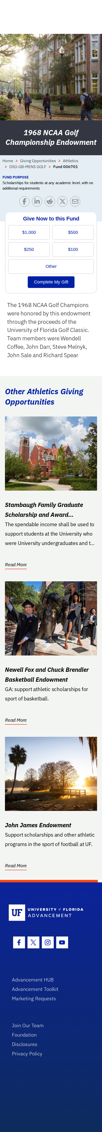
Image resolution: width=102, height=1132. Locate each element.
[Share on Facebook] (25, 202)
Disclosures (24, 1044)
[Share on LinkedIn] (38, 202)
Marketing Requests (34, 998)
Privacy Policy (27, 1053)
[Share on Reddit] (51, 202)
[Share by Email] (76, 202)
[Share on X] (63, 202)
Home (7, 160)
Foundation (24, 1034)
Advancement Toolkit (35, 989)
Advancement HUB (33, 979)
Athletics (70, 160)
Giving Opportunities (38, 160)
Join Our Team (28, 1025)
